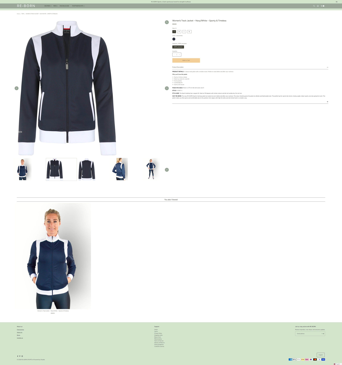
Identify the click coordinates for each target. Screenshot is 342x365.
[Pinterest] (19, 356)
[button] (338, 364)
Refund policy (158, 339)
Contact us (20, 338)
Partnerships (20, 329)
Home (18, 14)
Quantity (174, 51)
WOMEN (47, 6)
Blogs (18, 335)
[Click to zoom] (167, 22)
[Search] (314, 6)
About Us (19, 332)
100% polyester (178, 47)
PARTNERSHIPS (77, 6)
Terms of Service (158, 341)
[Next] (167, 88)
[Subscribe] (323, 333)
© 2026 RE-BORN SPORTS (24, 359)
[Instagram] (22, 356)
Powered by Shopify (39, 359)
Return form (157, 337)
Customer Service (159, 346)
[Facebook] (17, 356)
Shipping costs (158, 335)
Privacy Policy (158, 333)
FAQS (156, 329)
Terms (156, 331)
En (337, 2)
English (321, 355)
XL (189, 31)
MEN (55, 6)
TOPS (22, 14)
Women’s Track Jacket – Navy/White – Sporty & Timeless (53, 311)
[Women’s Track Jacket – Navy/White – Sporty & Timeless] (53, 256)
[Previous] (17, 88)
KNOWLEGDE (64, 6)
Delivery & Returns (159, 343)
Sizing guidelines (159, 344)
